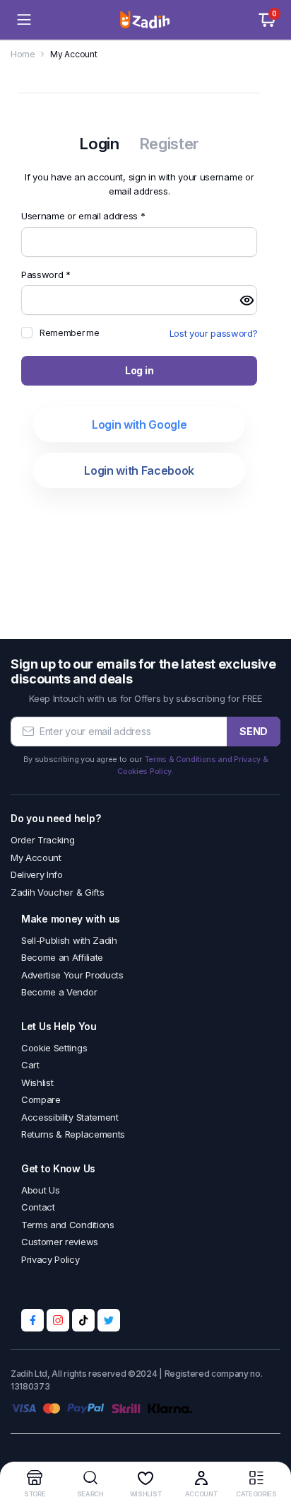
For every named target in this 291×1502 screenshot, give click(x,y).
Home (23, 54)
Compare (41, 1099)
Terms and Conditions (67, 1224)
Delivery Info (37, 874)
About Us (40, 1190)
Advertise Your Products (72, 975)
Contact (38, 1207)
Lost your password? (214, 333)
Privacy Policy (50, 1259)
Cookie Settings (54, 1047)
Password (64, 274)
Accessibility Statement (70, 1117)
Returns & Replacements (73, 1134)
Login (99, 143)
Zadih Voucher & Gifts (57, 892)
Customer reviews (59, 1241)
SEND (253, 731)
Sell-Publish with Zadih (69, 940)
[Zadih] (146, 19)
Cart (30, 1064)
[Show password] (246, 300)
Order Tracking (43, 839)
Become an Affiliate (62, 957)
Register (169, 143)
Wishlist (37, 1082)
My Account (36, 857)
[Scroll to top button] (268, 1438)
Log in (139, 370)
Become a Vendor (59, 992)
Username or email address (101, 215)
